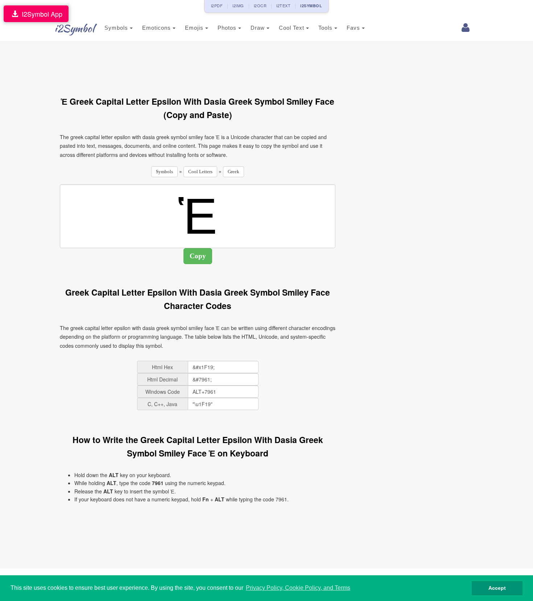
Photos (228, 28)
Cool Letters (200, 171)
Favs (354, 28)
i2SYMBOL (311, 5)
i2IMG (238, 5)
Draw (258, 28)
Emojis (195, 28)
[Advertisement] (198, 64)
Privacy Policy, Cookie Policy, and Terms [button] (298, 588)
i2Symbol (74, 28)
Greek (233, 171)
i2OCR (260, 5)
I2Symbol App (40, 13)
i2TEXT (283, 5)
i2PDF (217, 5)
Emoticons (157, 28)
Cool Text (292, 28)
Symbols (117, 28)
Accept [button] (497, 588)
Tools (326, 28)
